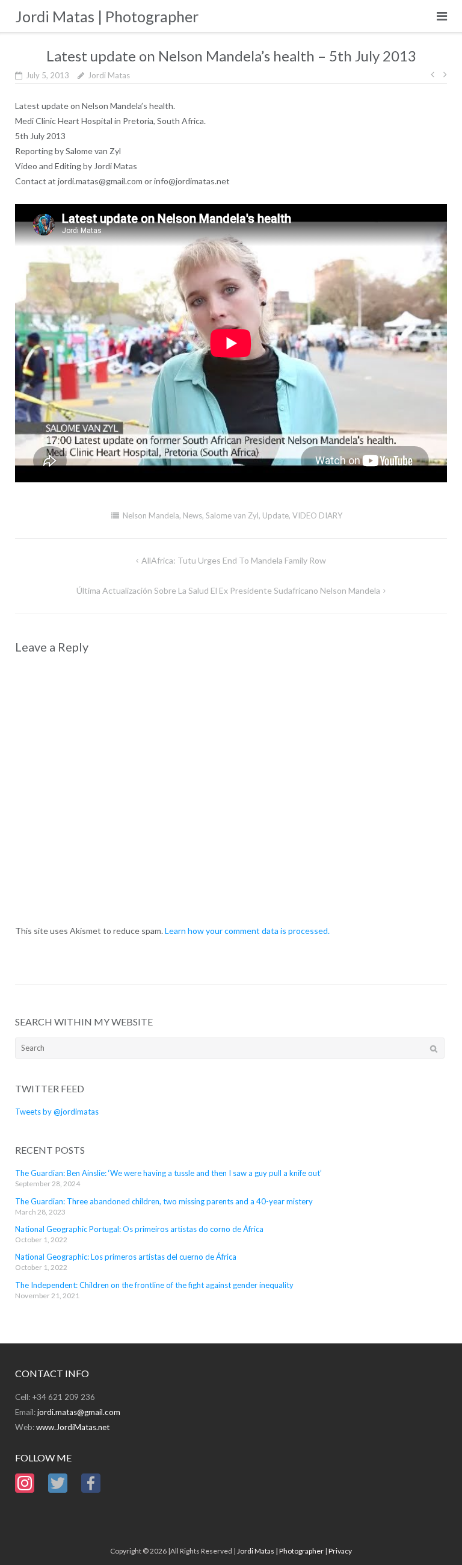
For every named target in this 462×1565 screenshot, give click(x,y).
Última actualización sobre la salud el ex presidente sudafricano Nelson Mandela (228, 590)
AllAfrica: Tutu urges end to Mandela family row (233, 560)
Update (275, 515)
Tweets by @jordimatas (57, 1111)
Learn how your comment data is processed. (247, 931)
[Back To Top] (432, 1536)
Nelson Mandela (151, 515)
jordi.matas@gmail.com (78, 1412)
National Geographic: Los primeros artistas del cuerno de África (125, 1257)
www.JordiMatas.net (72, 1427)
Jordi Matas (109, 75)
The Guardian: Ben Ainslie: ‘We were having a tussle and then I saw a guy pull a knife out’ (168, 1173)
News (192, 515)
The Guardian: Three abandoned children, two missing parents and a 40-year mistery (164, 1201)
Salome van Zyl (232, 515)
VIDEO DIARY (317, 515)
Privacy (340, 1550)
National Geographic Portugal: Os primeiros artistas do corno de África (139, 1229)
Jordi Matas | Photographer (280, 1550)
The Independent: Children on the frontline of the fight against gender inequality (154, 1285)
